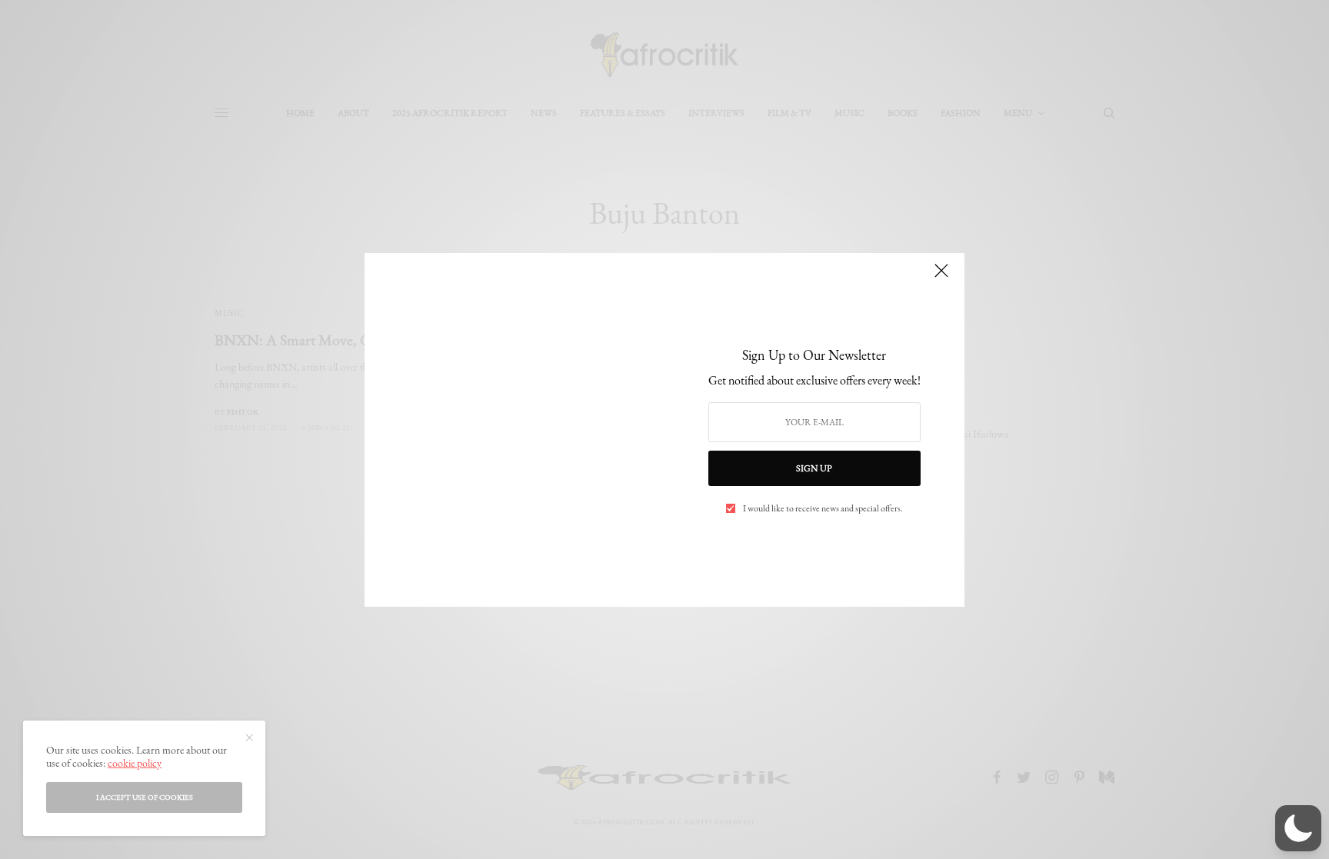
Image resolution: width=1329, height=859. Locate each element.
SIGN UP (814, 468)
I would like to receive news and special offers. (823, 508)
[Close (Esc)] (941, 278)
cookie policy (135, 763)
